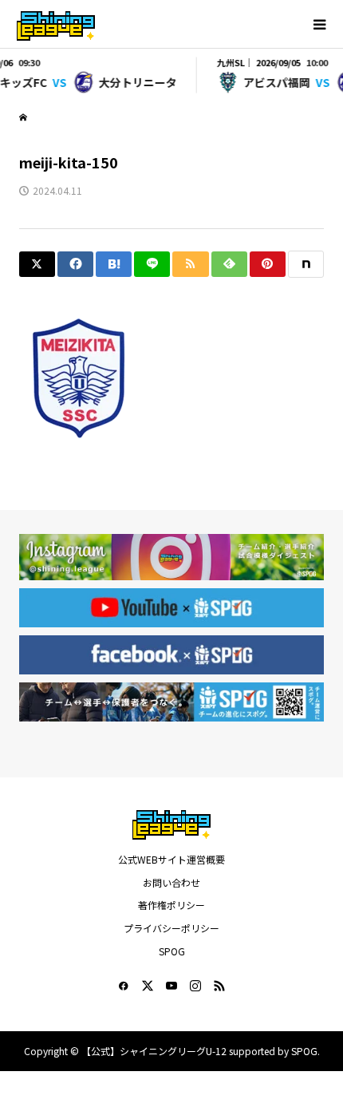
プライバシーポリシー (171, 928)
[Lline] (152, 264)
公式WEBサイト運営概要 (171, 859)
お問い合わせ (171, 882)
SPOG (172, 951)
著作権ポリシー (171, 904)
